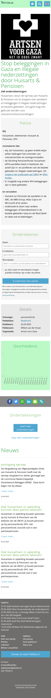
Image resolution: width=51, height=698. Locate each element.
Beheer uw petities (9, 647)
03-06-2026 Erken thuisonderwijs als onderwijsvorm (25, 609)
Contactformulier (8, 665)
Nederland (26, 320)
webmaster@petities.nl (11, 668)
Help (3, 636)
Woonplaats (8, 259)
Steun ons (27, 645)
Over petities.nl (30, 642)
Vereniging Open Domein (25, 688)
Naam (5, 242)
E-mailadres (7, 251)
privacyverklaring (8, 295)
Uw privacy (28, 639)
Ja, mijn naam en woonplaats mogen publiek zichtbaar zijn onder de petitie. (23, 271)
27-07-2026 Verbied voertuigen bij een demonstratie (25, 606)
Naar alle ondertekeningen (25, 437)
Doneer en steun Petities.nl (25, 654)
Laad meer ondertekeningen (25, 428)
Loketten (5, 645)
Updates (26, 636)
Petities (4, 642)
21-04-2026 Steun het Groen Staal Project (20, 618)
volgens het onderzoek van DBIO (22, 174)
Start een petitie (8, 639)
